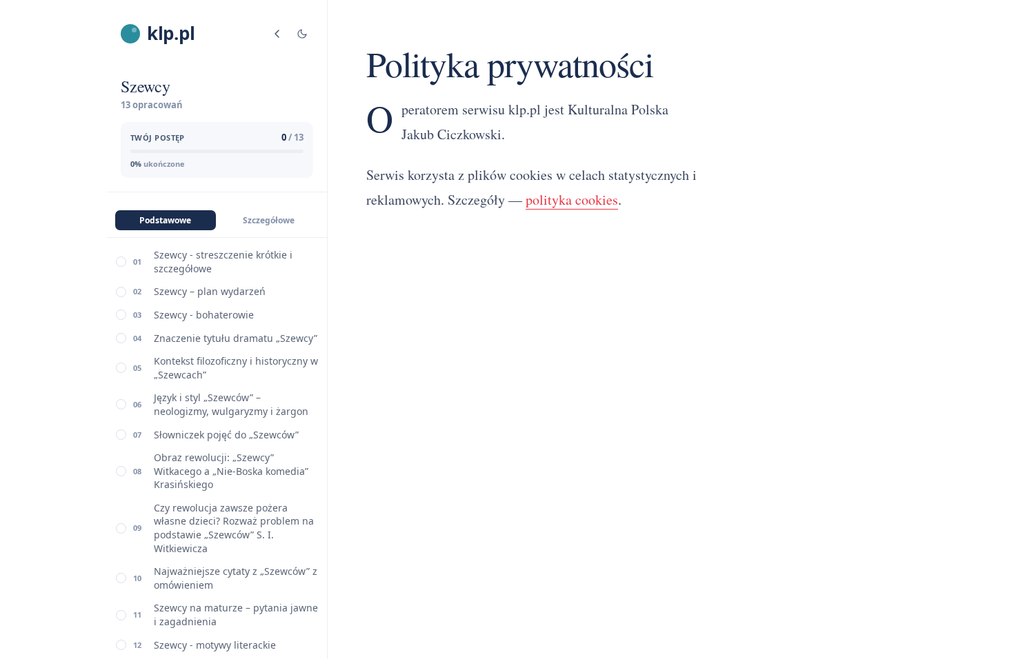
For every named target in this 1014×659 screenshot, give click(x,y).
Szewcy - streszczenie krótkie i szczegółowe (223, 261)
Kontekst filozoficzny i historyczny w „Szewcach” (236, 367)
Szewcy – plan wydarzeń (210, 291)
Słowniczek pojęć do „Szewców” (226, 434)
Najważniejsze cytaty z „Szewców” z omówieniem (235, 578)
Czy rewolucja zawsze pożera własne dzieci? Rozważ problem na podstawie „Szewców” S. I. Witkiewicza (234, 528)
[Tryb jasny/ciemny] (302, 34)
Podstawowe (165, 220)
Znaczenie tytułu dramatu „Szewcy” (235, 338)
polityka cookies (572, 199)
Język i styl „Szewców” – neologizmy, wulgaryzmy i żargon (231, 404)
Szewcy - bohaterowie (204, 314)
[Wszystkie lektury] (277, 34)
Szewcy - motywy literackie (215, 644)
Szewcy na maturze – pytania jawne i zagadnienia (236, 614)
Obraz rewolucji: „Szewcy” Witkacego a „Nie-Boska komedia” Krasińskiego (231, 471)
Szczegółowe (269, 220)
